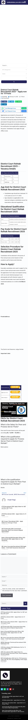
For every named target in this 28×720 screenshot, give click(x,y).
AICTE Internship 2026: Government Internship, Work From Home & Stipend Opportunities (12, 530)
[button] (4, 102)
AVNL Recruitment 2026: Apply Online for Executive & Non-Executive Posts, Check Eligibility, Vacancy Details (14, 653)
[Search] (25, 603)
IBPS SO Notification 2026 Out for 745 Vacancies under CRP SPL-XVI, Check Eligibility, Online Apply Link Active (14, 660)
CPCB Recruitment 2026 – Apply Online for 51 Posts (13, 700)
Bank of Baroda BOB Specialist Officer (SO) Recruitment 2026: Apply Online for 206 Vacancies (13, 539)
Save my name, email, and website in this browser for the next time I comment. (14, 589)
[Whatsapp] (5, 689)
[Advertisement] (14, 19)
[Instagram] (13, 689)
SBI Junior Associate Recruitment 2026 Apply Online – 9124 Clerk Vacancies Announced (14, 547)
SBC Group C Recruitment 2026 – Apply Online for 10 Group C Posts (12, 522)
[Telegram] (2, 689)
